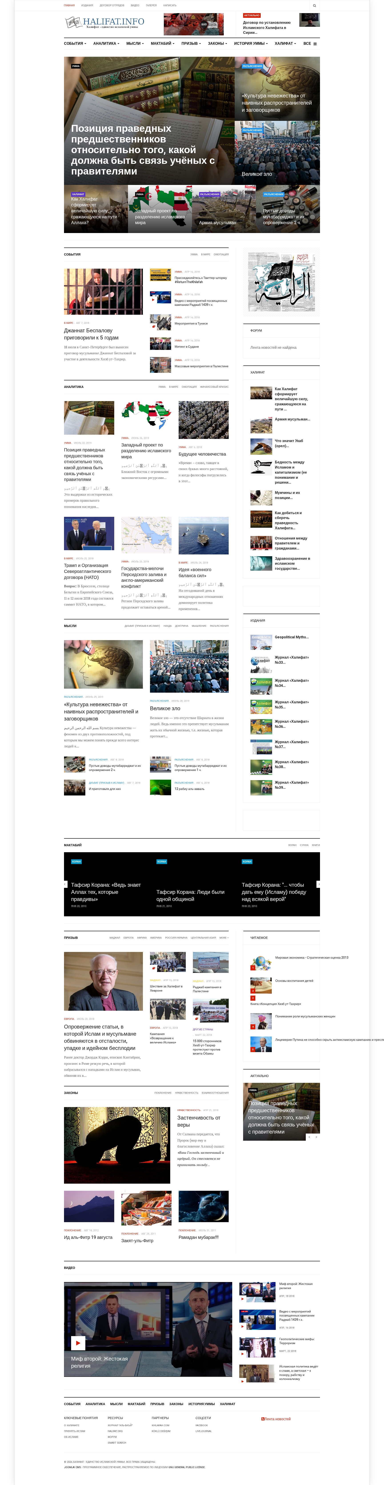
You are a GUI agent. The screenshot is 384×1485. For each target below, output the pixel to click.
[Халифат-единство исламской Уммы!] (104, 22)
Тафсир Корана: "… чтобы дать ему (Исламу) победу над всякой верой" (274, 892)
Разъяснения (252, 66)
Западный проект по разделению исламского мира (160, 217)
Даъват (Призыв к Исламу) (142, 626)
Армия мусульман (217, 222)
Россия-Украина (176, 938)
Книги (316, 845)
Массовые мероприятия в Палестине (201, 366)
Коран (292, 845)
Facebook (202, 1425)
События (74, 43)
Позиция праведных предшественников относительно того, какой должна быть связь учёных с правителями (143, 150)
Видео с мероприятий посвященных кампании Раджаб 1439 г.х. (201, 302)
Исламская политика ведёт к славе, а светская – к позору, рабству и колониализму (298, 1372)
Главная (69, 5)
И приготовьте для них (105, 789)
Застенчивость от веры (198, 1121)
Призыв (190, 43)
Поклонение (163, 1093)
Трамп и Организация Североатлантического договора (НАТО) (87, 571)
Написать (169, 5)
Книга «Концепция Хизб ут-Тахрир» (275, 1004)
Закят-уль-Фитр (137, 1241)
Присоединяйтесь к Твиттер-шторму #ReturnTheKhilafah (201, 280)
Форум (112, 1437)
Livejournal (204, 1431)
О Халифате (71, 1425)
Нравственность (186, 1093)
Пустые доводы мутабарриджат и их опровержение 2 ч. (283, 217)
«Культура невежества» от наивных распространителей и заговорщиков (277, 103)
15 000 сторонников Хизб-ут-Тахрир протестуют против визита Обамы (207, 1047)
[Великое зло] (277, 153)
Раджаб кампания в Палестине (207, 989)
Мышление (199, 626)
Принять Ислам (74, 1431)
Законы (216, 43)
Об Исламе (71, 1437)
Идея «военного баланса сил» (195, 572)
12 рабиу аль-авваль (189, 789)
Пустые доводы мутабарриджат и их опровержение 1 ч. (201, 767)
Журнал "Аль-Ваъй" (120, 1425)
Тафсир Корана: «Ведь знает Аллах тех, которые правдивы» (106, 892)
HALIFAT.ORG (115, 1431)
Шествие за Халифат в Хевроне (166, 988)
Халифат (284, 43)
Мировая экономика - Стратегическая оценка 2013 (311, 957)
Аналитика (105, 43)
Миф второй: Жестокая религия (296, 1286)
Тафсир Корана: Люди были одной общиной (190, 895)
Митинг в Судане (187, 346)
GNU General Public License (186, 1467)
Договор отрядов (112, 5)
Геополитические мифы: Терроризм (297, 1341)
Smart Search (117, 1443)
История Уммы (250, 43)
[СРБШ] (194, 24)
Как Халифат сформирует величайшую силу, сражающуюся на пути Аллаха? (94, 211)
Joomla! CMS (72, 1467)
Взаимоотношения (215, 1093)
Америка (156, 938)
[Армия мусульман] (224, 209)
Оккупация (221, 254)
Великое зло (257, 174)
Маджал (115, 938)
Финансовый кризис (214, 387)
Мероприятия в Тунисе (191, 323)
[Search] (314, 5)
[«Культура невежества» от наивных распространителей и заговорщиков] (277, 89)
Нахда (168, 626)
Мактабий (161, 43)
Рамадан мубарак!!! (198, 1237)
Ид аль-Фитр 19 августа (88, 1237)
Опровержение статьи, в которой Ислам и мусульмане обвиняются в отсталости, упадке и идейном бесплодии (100, 1037)
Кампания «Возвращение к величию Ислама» (163, 1038)
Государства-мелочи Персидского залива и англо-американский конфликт (143, 577)
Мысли (134, 43)
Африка (142, 938)
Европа (129, 938)
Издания (87, 5)
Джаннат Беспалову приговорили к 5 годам (91, 334)
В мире (205, 254)
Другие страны (203, 1029)
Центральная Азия (203, 938)
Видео (135, 5)
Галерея (151, 5)
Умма (76, 66)
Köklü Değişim (161, 1431)
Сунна (304, 845)
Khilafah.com (160, 1425)
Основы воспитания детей (294, 980)
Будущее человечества (202, 454)
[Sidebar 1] (281, 281)
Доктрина (181, 626)
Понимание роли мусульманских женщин (305, 1016)
